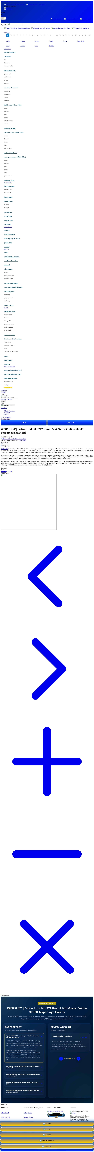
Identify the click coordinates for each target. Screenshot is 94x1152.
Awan (36, 46)
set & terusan (7, 77)
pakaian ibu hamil (10, 153)
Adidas (22, 41)
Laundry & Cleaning (9, 345)
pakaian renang (10, 128)
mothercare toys (8, 381)
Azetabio (51, 46)
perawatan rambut (9, 324)
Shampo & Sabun (9, 321)
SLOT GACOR (5, 1117)
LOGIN (24, 423)
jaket (5, 145)
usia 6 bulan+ (7, 192)
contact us (86, 28)
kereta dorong (9, 186)
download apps (20, 4)
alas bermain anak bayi (12, 374)
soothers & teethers (11, 261)
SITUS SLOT (5, 1113)
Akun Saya (4, 390)
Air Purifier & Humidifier (11, 351)
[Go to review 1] (65, 1058)
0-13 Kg (6, 204)
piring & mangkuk (9, 275)
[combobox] (9, 398)
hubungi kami (28, 1113)
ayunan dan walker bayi (13, 370)
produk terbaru (10, 52)
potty (6, 356)
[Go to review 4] (72, 1058)
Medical (6, 348)
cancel (3, 401)
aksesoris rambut (8, 66)
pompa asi (7, 294)
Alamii (51, 41)
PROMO (48, 1124)
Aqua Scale (80, 41)
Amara (65, 41)
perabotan (8, 243)
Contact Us (83, 20)
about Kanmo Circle (24, 28)
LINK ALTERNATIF (48, 1140)
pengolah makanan (11, 283)
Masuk (3, 392)
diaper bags (8, 220)
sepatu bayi (7, 91)
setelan (6, 117)
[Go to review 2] (67, 1058)
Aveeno (22, 46)
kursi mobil (8, 201)
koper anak (8, 197)
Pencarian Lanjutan (6, 399)
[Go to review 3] (69, 1058)
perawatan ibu (9, 335)
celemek (7, 265)
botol (6, 252)
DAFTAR (70, 423)
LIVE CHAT (48, 1146)
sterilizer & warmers (11, 257)
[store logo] (15, 25)
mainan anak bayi (10, 378)
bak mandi (8, 360)
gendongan (8, 212)
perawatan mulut (8, 327)
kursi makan (8, 305)
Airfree (37, 41)
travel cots (8, 216)
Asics (7, 46)
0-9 (89, 35)
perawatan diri (8, 330)
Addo (8, 41)
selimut (7, 230)
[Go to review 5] (74, 1058)
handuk (7, 364)
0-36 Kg (6, 207)
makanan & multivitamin (13, 287)
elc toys (6, 384)
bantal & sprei (9, 234)
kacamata (6, 63)
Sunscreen (7, 318)
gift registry (41, 4)
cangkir (6, 272)
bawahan (6, 111)
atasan (6, 108)
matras (6, 247)
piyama (6, 80)
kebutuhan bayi (10, 70)
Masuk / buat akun (9, 411)
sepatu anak (7, 94)
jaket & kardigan (8, 120)
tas (5, 59)
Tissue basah (7, 342)
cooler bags (7, 301)
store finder (67, 28)
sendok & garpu (8, 278)
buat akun (7, 412)
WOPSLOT (4, 449)
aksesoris (6, 124)
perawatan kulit (8, 314)
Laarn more (22, 440)
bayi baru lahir (8, 189)
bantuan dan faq (28, 1117)
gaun (5, 114)
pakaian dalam (8, 148)
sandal (6, 97)
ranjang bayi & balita (12, 238)
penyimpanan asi (8, 297)
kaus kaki (6, 100)
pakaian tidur (7, 74)
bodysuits (6, 83)
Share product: (5, 473)
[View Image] (1, 994)
